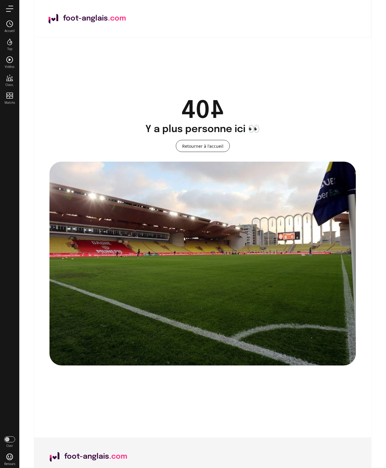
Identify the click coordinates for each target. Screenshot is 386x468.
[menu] (9, 8)
